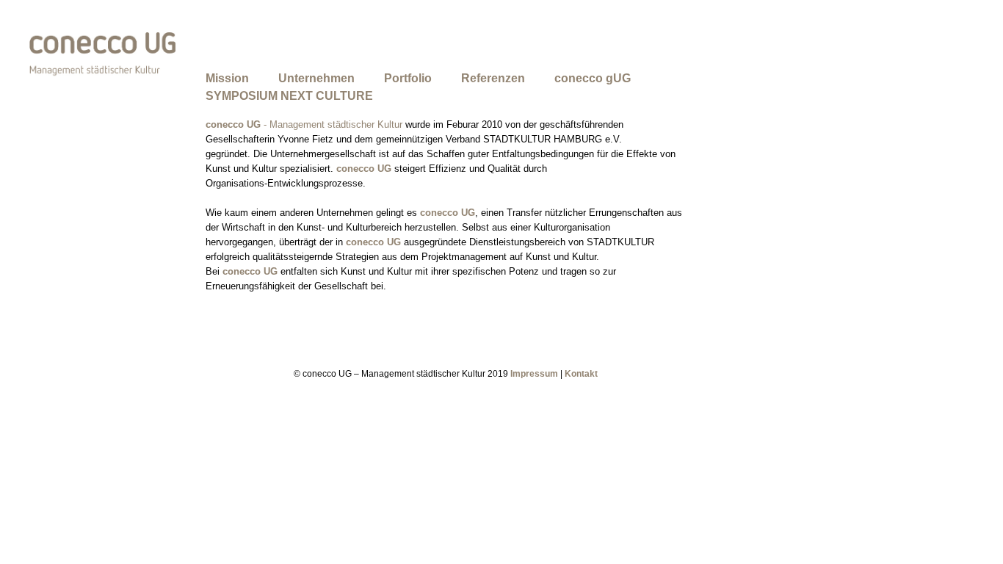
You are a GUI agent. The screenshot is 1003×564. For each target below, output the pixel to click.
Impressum (534, 374)
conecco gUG (592, 78)
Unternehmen (316, 78)
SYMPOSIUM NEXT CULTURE (289, 96)
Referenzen (493, 78)
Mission (227, 78)
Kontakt (581, 374)
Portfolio (408, 78)
